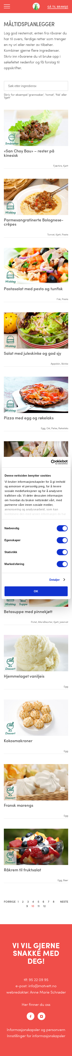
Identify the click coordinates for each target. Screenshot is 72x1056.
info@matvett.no (42, 985)
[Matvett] (36, 6)
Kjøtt (65, 165)
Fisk (59, 299)
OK (36, 591)
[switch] (62, 540)
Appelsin (55, 363)
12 (44, 906)
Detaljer (54, 579)
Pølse (54, 428)
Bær (65, 880)
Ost (48, 428)
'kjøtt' (7, 97)
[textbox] (21, 86)
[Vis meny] (8, 6)
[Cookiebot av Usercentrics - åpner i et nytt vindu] (51, 462)
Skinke (64, 363)
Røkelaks (63, 428)
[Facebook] (30, 1016)
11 (39, 906)
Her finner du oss (36, 1004)
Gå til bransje (57, 6)
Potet (34, 621)
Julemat (64, 621)
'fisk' (58, 94)
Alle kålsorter (45, 621)
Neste (64, 901)
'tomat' (49, 94)
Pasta (65, 234)
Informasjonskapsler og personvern (36, 1029)
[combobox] (36, 86)
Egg (43, 428)
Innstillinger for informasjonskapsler (36, 1035)
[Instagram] (41, 1016)
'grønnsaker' (36, 94)
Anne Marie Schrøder (48, 992)
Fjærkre (57, 165)
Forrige (10, 901)
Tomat (51, 234)
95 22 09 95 (38, 979)
